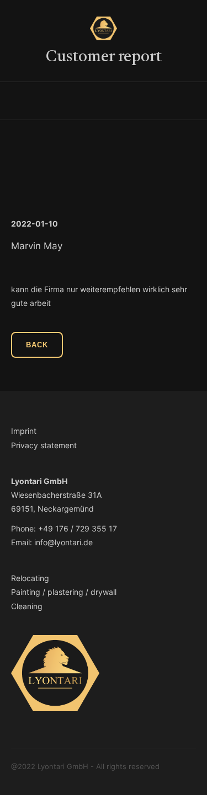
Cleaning (27, 606)
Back (37, 345)
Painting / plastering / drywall (63, 592)
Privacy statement (44, 445)
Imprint (23, 431)
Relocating (30, 578)
